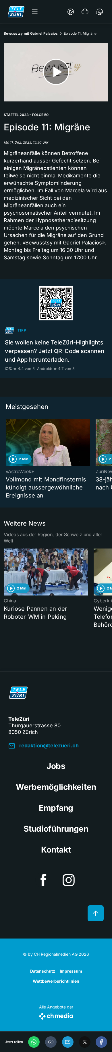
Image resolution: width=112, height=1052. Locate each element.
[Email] (68, 1042)
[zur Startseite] (16, 11)
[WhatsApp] (34, 1042)
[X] (84, 1042)
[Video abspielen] (56, 72)
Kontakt (56, 850)
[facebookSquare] (43, 880)
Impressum (71, 971)
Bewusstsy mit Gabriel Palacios (31, 33)
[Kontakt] (99, 11)
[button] (51, 1042)
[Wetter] (85, 11)
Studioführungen (56, 829)
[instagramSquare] (69, 880)
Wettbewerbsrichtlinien (56, 981)
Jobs (56, 766)
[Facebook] (101, 1042)
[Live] (71, 11)
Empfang (56, 808)
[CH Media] (56, 1015)
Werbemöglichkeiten (56, 787)
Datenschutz (42, 971)
